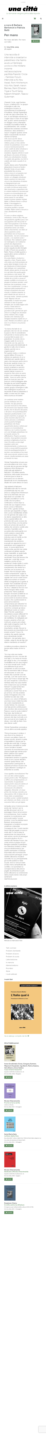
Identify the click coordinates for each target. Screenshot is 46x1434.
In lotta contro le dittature (14, 1203)
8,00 (36, 41)
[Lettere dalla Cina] (23, 1006)
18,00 (10, 1108)
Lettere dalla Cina (11, 1134)
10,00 (10, 1143)
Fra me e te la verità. (12, 1100)
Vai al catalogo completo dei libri (16, 1034)
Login (23, 2)
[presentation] (2, 1006)
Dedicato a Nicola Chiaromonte (16, 1169)
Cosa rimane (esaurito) (13, 1067)
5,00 (9, 1075)
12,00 (10, 1210)
